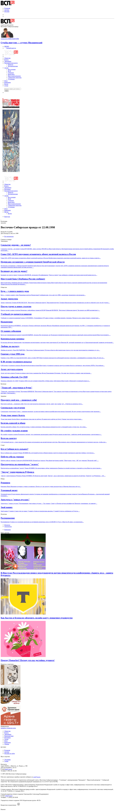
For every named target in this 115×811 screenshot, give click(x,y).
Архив (6, 68)
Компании (7, 82)
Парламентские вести (11, 63)
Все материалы (9, 236)
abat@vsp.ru (8, 769)
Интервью (7, 189)
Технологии (8, 526)
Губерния (11, 72)
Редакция (7, 8)
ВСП (9, 71)
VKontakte (7, 759)
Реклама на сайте (9, 753)
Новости (10, 64)
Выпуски (7, 216)
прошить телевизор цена (8, 728)
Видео (6, 84)
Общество (7, 58)
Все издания (11, 69)
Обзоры (6, 744)
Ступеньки (11, 79)
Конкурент (11, 74)
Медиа (6, 212)
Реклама (6, 11)
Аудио (6, 85)
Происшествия (8, 736)
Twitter (6, 761)
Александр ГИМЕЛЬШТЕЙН (10, 39)
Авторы (6, 10)
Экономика (7, 61)
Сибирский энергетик (14, 77)
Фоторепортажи (13, 66)
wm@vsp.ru (36, 777)
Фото (6, 81)
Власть (6, 59)
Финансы (7, 525)
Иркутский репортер (14, 76)
